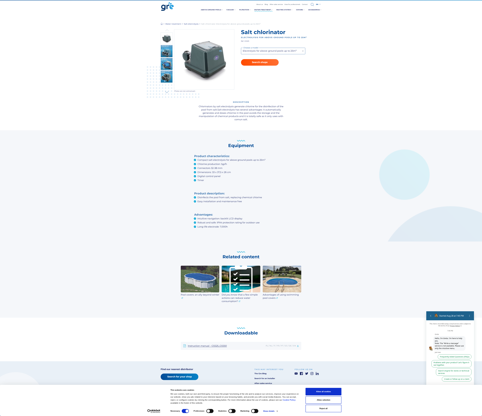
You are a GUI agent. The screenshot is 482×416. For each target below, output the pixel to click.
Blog (266, 4)
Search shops (260, 62)
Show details (269, 411)
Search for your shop (179, 376)
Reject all (323, 408)
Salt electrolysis (191, 24)
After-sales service (276, 4)
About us (259, 4)
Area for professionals (292, 4)
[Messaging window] (450, 355)
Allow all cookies (323, 391)
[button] (312, 5)
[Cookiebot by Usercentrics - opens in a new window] (154, 411)
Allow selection (323, 400)
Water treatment (173, 24)
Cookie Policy (289, 400)
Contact (305, 4)
